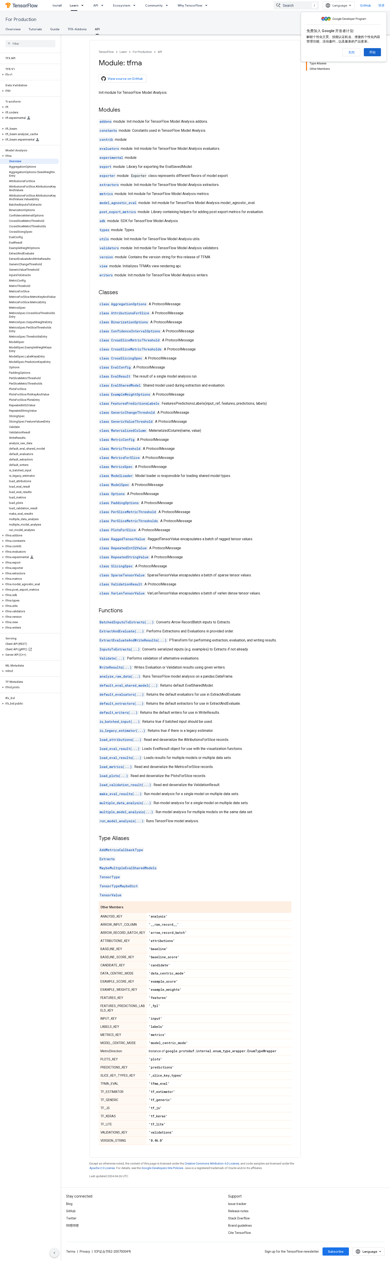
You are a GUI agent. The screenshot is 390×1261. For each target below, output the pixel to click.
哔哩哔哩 (72, 1225)
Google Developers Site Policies (162, 1168)
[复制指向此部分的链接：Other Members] (127, 907)
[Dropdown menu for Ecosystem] (135, 5)
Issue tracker (237, 1204)
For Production (20, 19)
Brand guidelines (240, 1225)
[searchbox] (30, 43)
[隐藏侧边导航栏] (54, 1252)
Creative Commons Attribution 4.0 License (212, 1163)
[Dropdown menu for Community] (168, 5)
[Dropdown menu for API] (103, 5)
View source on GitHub (125, 79)
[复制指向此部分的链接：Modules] (124, 110)
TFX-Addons (77, 29)
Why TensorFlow (190, 5)
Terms (70, 1251)
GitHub (365, 5)
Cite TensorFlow (239, 1233)
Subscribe (336, 1251)
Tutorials (35, 29)
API (95, 5)
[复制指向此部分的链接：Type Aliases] (133, 838)
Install (57, 5)
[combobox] (296, 5)
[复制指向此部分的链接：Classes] (122, 293)
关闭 (351, 52)
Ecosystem (121, 5)
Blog (69, 1204)
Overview (13, 29)
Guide (55, 29)
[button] (29, 74)
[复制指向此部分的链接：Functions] (127, 611)
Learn (74, 5)
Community (154, 5)
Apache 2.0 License (102, 1168)
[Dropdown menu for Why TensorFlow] (207, 5)
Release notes (238, 1211)
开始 (372, 52)
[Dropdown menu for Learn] (83, 5)
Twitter (71, 1218)
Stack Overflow (239, 1218)
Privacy (85, 1251)
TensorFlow (106, 52)
